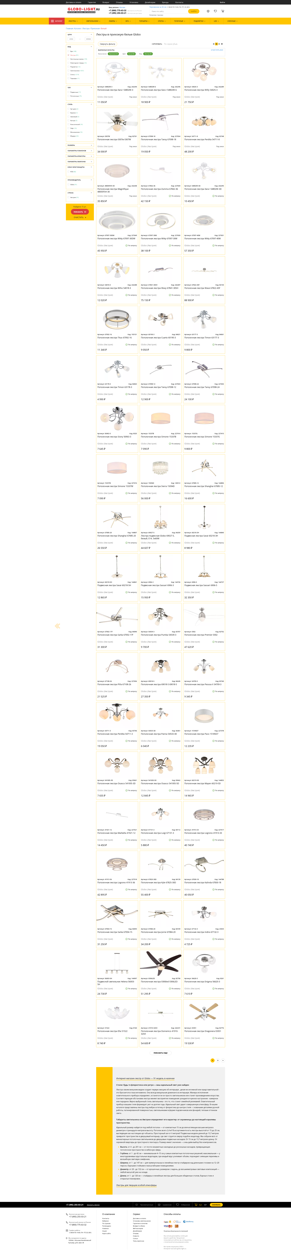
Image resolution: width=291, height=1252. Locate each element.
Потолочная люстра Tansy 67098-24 (202, 387)
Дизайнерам (150, 2)
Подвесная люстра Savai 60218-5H (114, 585)
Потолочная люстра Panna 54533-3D (159, 733)
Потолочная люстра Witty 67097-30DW (116, 238)
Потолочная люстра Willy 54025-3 (200, 89)
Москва (122, 7)
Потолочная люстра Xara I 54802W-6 (159, 89)
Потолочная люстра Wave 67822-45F (202, 288)
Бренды (165, 2)
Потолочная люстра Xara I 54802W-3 (115, 89)
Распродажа (106, 1226)
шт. (200, 1205)
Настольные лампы (78, 59)
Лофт (73, 128)
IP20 (73, 172)
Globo (73, 185)
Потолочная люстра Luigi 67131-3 (157, 833)
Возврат (106, 2)
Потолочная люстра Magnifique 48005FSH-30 (113, 190)
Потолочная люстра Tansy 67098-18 (158, 139)
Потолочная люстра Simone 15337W (115, 486)
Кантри (73, 121)
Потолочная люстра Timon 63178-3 (114, 387)
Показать (78, 212)
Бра (73, 51)
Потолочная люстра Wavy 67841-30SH (159, 288)
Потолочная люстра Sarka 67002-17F (115, 634)
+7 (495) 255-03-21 (125, 13)
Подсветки (75, 67)
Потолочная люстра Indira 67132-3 (201, 932)
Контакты (179, 2)
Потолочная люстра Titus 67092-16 (114, 337)
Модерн (74, 136)
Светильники (77, 71)
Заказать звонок (93, 1205)
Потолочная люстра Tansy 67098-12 (158, 387)
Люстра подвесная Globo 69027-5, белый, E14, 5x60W (157, 537)
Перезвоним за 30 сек (158, 7)
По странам (106, 1223)
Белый (130, 54)
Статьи (135, 1238)
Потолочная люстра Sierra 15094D (158, 486)
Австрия (74, 197)
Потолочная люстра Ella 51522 (112, 1031)
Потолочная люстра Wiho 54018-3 (114, 288)
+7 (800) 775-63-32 (125, 10)
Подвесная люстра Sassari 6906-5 (200, 585)
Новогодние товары (78, 63)
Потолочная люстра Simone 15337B (158, 436)
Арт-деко (74, 109)
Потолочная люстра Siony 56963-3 (114, 436)
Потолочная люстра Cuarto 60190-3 (158, 337)
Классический (76, 124)
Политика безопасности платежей (176, 1231)
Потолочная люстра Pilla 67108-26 (114, 684)
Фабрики (105, 1221)
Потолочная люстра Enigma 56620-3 (202, 981)
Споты (74, 75)
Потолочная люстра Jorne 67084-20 (158, 932)
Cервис (136, 1214)
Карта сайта (106, 1233)
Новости (136, 1236)
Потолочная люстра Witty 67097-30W (159, 238)
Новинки (105, 1228)
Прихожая (95, 28)
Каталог (58, 21)
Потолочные (76, 96)
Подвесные (75, 92)
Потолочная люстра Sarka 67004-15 (114, 932)
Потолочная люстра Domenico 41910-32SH (159, 1032)
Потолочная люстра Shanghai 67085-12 (203, 486)
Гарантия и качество (140, 1223)
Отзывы (119, 2)
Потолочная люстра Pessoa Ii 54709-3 (202, 684)
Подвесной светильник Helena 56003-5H (115, 983)
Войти (222, 2)
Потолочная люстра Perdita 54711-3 (115, 733)
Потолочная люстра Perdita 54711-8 (202, 139)
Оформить (216, 1205)
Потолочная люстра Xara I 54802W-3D (203, 189)
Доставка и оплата (73, 2)
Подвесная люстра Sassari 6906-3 (157, 585)
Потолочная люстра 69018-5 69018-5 (159, 684)
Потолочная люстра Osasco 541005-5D (160, 783)
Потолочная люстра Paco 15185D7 (201, 733)
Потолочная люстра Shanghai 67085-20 (116, 535)
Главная (69, 28)
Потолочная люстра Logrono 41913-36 (116, 882)
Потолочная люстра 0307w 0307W (114, 139)
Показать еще (161, 1053)
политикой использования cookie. (177, 1242)
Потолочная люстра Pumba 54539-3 (158, 634)
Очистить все (217, 50)
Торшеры (74, 78)
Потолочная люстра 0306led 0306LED (159, 981)
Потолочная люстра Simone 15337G (202, 436)
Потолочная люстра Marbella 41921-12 (116, 833)
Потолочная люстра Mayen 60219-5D (202, 783)
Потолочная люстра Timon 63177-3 (201, 337)
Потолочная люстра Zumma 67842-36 (159, 189)
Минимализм (76, 132)
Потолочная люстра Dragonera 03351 (202, 1031)
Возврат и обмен (139, 1226)
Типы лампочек (138, 1241)
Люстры (85, 28)
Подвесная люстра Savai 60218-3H (201, 535)
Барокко (74, 113)
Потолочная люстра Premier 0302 (200, 634)
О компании (108, 1214)
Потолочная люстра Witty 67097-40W (202, 238)
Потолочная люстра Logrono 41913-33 (203, 833)
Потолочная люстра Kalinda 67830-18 (202, 882)
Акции (104, 1231)
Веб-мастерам (138, 1228)
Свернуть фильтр (107, 44)
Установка (134, 2)
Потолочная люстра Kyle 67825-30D (158, 882)
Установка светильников (142, 1221)
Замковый (74, 117)
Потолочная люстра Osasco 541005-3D (116, 783)
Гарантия (92, 2)
